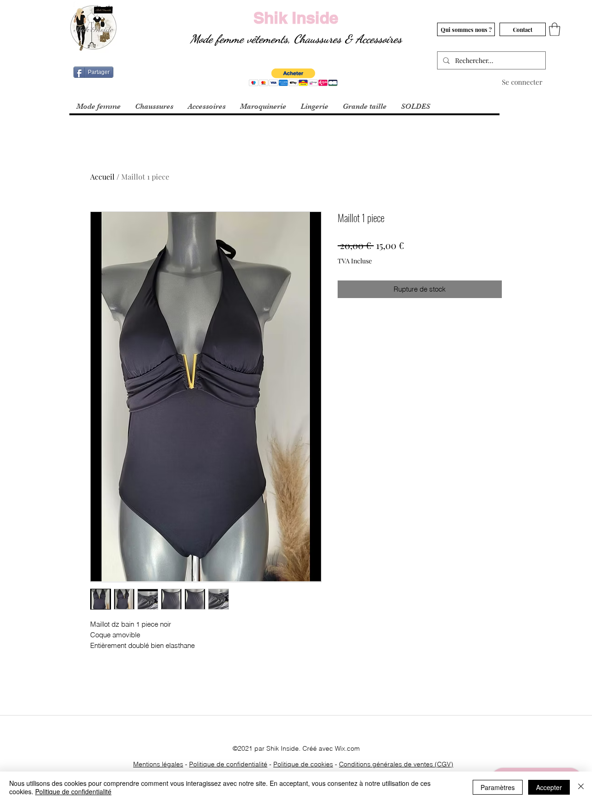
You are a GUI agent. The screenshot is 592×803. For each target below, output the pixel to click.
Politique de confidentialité (228, 764)
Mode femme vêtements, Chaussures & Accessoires (296, 39)
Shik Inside (295, 17)
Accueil (102, 176)
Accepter (549, 787)
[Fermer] (580, 787)
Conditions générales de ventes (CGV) (396, 764)
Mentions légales (158, 764)
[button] (554, 29)
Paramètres (498, 787)
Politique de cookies (303, 764)
